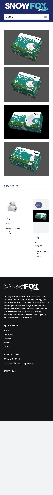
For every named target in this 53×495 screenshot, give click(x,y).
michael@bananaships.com (18, 363)
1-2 (8, 219)
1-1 (37, 238)
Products (8, 334)
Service (8, 338)
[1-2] (12, 206)
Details (16, 229)
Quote (7, 346)
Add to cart (10, 231)
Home (7, 330)
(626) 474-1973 (12, 359)
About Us (9, 342)
